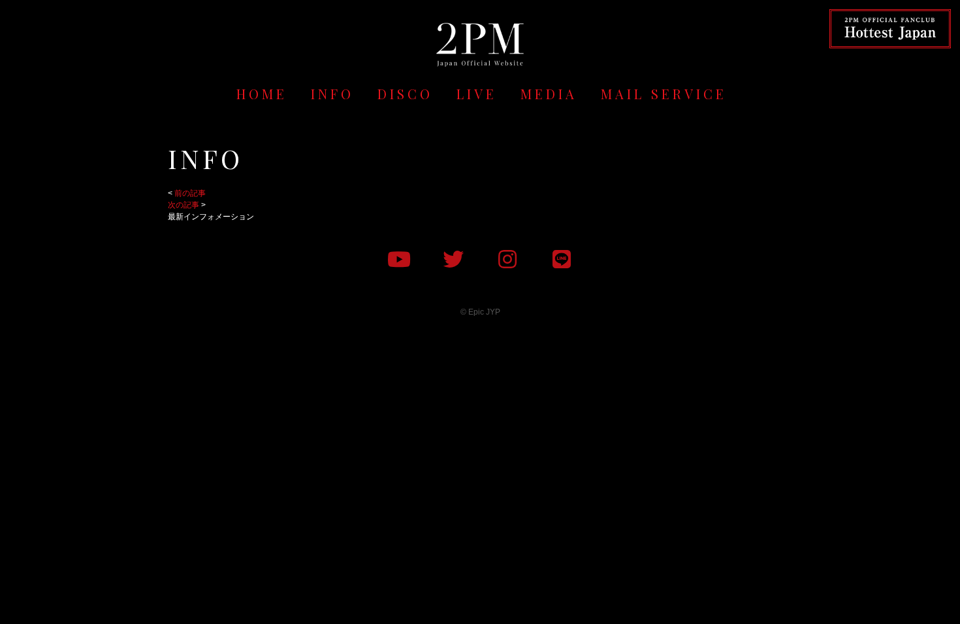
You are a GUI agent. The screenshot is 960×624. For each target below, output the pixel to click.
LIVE (476, 93)
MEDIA (548, 93)
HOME (261, 93)
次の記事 (183, 205)
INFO (332, 93)
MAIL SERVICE (664, 93)
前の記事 (190, 193)
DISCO (405, 93)
